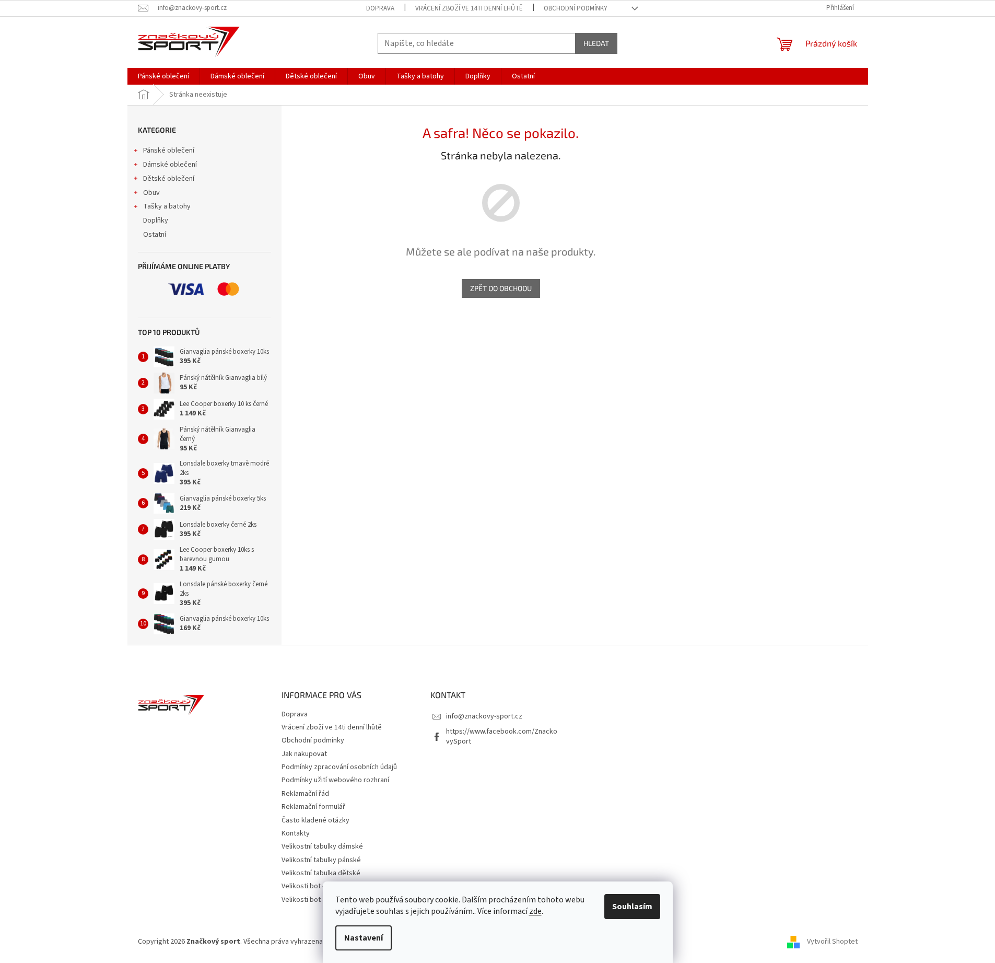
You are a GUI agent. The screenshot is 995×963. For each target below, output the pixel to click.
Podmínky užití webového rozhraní (335, 780)
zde (535, 911)
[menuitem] (163, 76)
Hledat (596, 43)
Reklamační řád (305, 793)
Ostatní (154, 234)
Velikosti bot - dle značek (321, 900)
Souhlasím (632, 906)
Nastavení (363, 938)
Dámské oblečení (170, 164)
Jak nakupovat (304, 754)
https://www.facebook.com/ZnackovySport (501, 736)
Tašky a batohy (167, 206)
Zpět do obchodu (501, 288)
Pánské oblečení (168, 150)
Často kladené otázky (315, 820)
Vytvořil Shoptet (832, 941)
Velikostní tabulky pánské (321, 860)
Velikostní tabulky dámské (322, 846)
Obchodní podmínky (575, 8)
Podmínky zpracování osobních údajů (339, 767)
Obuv (151, 193)
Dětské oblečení (168, 178)
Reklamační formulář (313, 807)
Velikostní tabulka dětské (321, 873)
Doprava (380, 8)
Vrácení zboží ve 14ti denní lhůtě (469, 8)
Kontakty (296, 833)
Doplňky (155, 220)
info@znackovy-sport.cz (484, 716)
